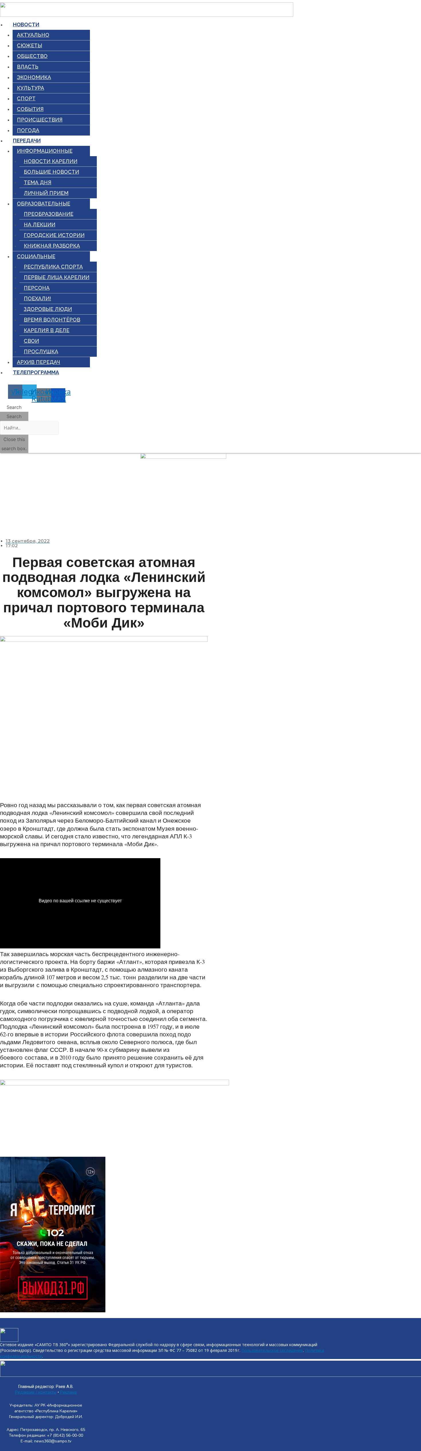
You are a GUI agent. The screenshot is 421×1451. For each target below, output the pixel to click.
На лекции (39, 224)
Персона (37, 288)
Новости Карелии (50, 161)
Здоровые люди (48, 309)
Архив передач (38, 362)
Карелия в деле (46, 330)
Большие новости (51, 172)
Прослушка (41, 351)
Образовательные (43, 204)
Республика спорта (53, 267)
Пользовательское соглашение (272, 1350)
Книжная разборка (52, 246)
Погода (28, 130)
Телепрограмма (36, 372)
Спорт (26, 98)
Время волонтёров (52, 320)
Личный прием (46, 193)
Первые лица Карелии (56, 277)
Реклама (68, 1392)
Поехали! (37, 298)
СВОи (31, 341)
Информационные (44, 151)
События (30, 109)
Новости (26, 24)
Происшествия (39, 120)
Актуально (33, 35)
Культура (30, 88)
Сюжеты (29, 45)
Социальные (36, 256)
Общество (32, 56)
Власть (27, 67)
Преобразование (48, 214)
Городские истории (54, 235)
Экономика (34, 77)
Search (14, 416)
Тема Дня (37, 182)
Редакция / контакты (35, 1392)
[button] (14, 407)
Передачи (27, 141)
